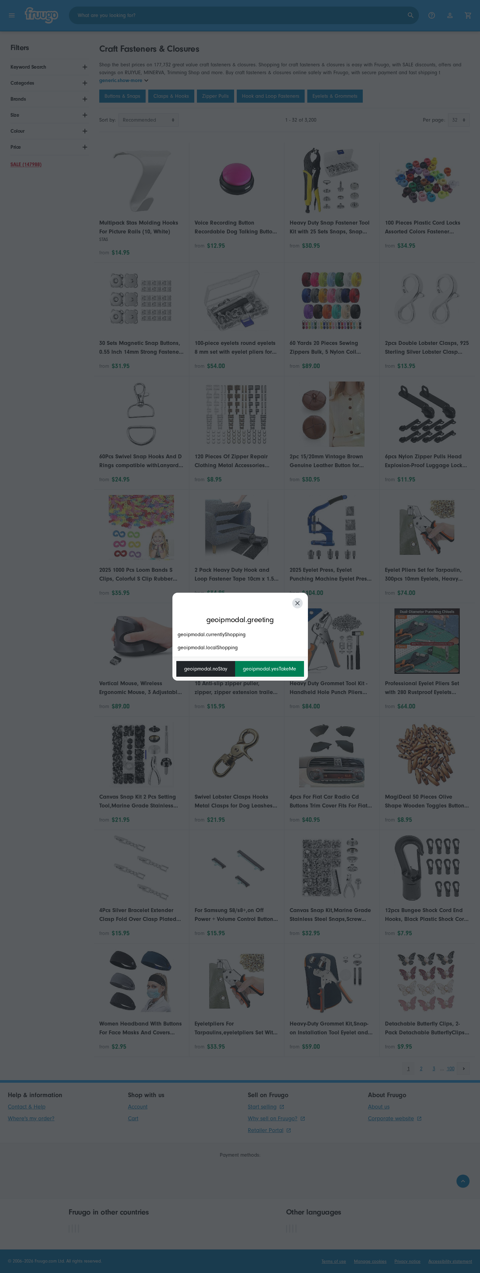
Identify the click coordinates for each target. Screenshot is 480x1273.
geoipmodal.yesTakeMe (269, 669)
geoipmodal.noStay (205, 669)
